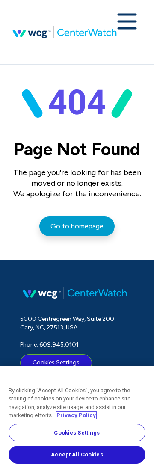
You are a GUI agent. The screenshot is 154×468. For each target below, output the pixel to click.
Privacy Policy (76, 415)
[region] (77, 417)
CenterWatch (64, 32)
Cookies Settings (56, 362)
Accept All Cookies (77, 454)
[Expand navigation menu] (127, 22)
